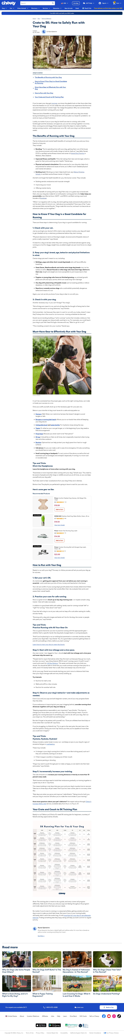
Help (58, 1016)
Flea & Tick (88, 8)
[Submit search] (53, 3)
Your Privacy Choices (112, 1033)
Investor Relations (33, 1016)
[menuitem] (47, 77)
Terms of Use (29, 1033)
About (22, 1016)
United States (12, 1016)
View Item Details (59, 525)
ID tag (38, 437)
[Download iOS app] (41, 1025)
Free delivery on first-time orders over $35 (108, 8)
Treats (38, 428)
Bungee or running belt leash (46, 419)
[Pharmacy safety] (80, 1025)
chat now (80, 1007)
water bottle (55, 425)
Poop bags (39, 434)
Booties (38, 442)
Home (34, 18)
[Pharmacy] (71, 1025)
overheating (50, 744)
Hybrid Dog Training (77, 153)
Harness (38, 414)
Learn (65, 1016)
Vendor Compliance (95, 1033)
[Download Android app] (55, 1025)
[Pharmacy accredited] (85, 1025)
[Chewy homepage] (9, 3)
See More (41, 936)
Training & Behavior (46, 18)
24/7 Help (89, 3)
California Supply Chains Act (78, 1033)
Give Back (73, 1016)
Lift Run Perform (52, 663)
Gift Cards (83, 1016)
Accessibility (64, 1033)
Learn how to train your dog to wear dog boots (48, 644)
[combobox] (37, 3)
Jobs (52, 1016)
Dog (39, 18)
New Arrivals (69, 8)
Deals (77, 8)
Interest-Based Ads (52, 1033)
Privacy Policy (40, 1033)
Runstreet (43, 198)
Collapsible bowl (41, 425)
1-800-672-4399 (51, 1007)
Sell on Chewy (94, 1016)
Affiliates (45, 1016)
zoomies (54, 103)
